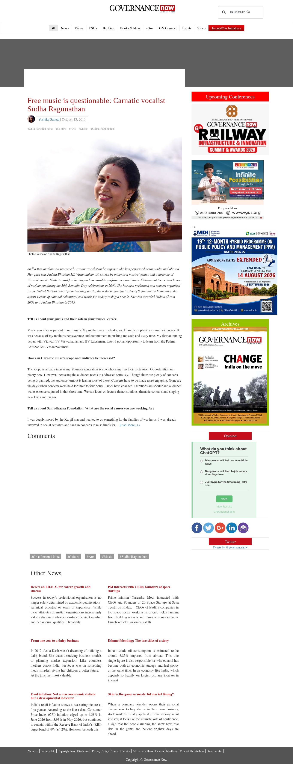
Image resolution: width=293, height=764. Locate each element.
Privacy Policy (100, 751)
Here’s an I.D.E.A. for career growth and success (61, 588)
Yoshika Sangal (48, 119)
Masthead (172, 751)
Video (201, 28)
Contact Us (186, 751)
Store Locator (214, 751)
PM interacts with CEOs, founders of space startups (139, 588)
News (65, 28)
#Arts (72, 129)
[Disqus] (104, 494)
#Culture (61, 129)
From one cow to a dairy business (55, 640)
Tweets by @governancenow (230, 547)
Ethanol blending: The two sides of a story (138, 640)
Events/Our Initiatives (226, 28)
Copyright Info (66, 751)
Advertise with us (143, 751)
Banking (108, 28)
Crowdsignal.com (224, 511)
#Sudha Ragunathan (103, 129)
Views (79, 28)
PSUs (93, 28)
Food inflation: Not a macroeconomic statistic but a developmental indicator (63, 696)
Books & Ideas (130, 28)
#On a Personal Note (40, 129)
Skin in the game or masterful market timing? (141, 694)
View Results (224, 506)
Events (186, 28)
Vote (224, 499)
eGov (149, 28)
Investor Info (48, 751)
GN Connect (168, 28)
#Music (83, 129)
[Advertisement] (105, 81)
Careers (159, 751)
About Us (32, 751)
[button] (197, 129)
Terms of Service (120, 751)
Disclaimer (83, 751)
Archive (199, 751)
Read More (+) (129, 425)
